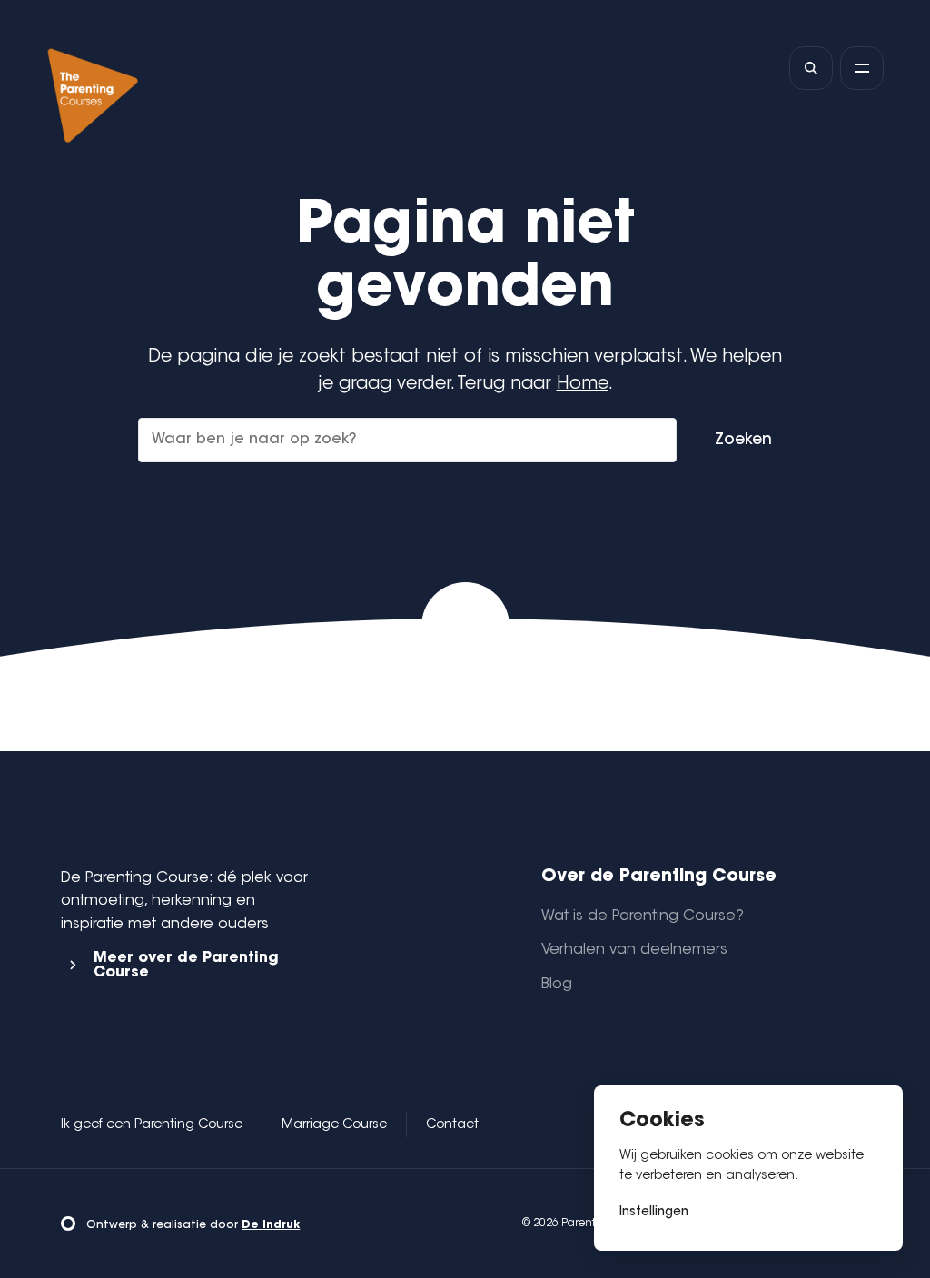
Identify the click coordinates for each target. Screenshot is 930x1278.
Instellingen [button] (653, 1212)
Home (582, 384)
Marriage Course (334, 1125)
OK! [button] (726, 1212)
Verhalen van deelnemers (634, 950)
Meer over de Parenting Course (186, 965)
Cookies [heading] (662, 1121)
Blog (556, 984)
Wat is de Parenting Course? (642, 916)
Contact (452, 1125)
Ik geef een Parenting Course (151, 1125)
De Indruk (271, 1225)
